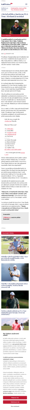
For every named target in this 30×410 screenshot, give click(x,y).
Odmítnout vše (15, 402)
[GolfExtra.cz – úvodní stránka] (6, 4)
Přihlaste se (7, 217)
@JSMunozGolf (11, 134)
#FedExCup (7, 121)
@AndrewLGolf (11, 132)
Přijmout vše (15, 397)
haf (5, 53)
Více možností (15, 406)
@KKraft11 (10, 129)
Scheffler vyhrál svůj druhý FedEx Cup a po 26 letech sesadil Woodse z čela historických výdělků (14, 258)
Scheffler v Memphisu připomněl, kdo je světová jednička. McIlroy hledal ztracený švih (14, 285)
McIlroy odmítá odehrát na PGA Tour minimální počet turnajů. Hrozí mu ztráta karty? (13, 312)
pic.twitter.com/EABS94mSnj (12, 149)
